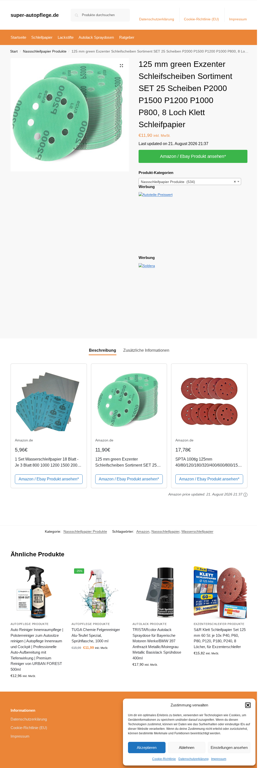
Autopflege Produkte (30, 623)
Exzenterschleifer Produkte (219, 623)
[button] (247, 705)
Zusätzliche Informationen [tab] (146, 350)
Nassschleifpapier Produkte (45, 51)
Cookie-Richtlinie (164, 759)
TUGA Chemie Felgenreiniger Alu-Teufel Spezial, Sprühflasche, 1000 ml (96, 635)
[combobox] (190, 181)
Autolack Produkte (150, 623)
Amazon (142, 531)
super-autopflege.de (35, 15)
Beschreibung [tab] (102, 350)
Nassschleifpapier (165, 531)
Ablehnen (186, 747)
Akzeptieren (146, 747)
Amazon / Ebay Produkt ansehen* (193, 156)
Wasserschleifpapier (197, 531)
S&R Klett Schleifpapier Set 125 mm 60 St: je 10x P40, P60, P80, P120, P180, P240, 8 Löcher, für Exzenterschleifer (220, 638)
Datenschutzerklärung (193, 759)
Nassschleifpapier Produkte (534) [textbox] (188, 182)
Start (14, 51)
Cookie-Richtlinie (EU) (201, 19)
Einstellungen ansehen (229, 747)
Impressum (218, 759)
